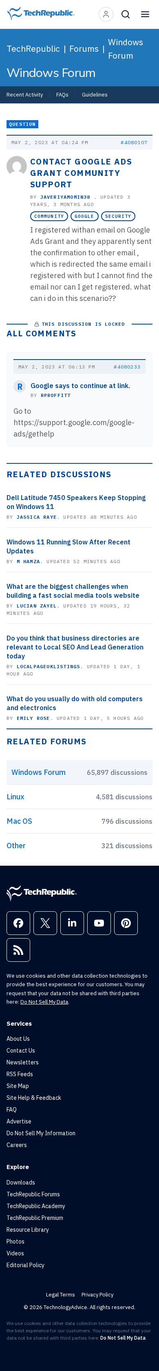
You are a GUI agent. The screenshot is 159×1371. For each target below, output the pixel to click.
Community (49, 216)
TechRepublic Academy (36, 1206)
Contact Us (21, 1050)
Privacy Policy (97, 1294)
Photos (15, 1241)
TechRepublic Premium (35, 1218)
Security (118, 216)
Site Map (18, 1086)
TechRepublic (33, 48)
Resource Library (28, 1229)
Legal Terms (60, 1294)
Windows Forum (125, 48)
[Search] (125, 14)
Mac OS (19, 821)
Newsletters (23, 1062)
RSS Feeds (20, 1074)
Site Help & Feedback (34, 1097)
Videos (15, 1253)
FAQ (12, 1109)
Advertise (19, 1121)
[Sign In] (106, 14)
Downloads (21, 1182)
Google (85, 216)
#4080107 (134, 142)
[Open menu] (145, 14)
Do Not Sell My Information (41, 1133)
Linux (15, 796)
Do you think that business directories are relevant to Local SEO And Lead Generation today (75, 647)
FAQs (62, 94)
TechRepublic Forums (33, 1194)
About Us (18, 1038)
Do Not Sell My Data (44, 1001)
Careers (17, 1145)
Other (16, 845)
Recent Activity (25, 94)
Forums (84, 48)
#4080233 (127, 367)
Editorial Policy (25, 1265)
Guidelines (95, 94)
